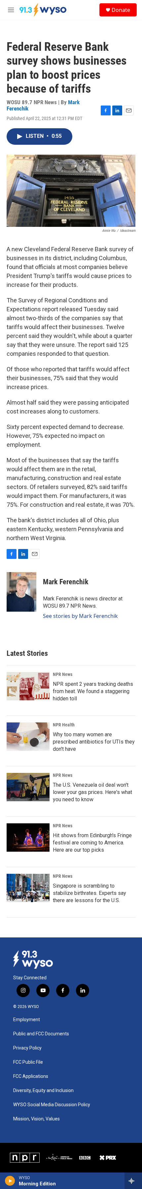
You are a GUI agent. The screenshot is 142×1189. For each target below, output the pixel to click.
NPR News (62, 674)
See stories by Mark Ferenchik (80, 616)
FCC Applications (30, 1076)
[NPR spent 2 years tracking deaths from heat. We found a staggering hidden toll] (28, 686)
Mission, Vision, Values (36, 1118)
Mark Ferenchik (66, 582)
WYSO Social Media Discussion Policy (51, 1104)
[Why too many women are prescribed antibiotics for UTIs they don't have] (28, 736)
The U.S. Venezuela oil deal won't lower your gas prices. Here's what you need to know (92, 792)
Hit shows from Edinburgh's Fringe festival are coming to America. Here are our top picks (92, 842)
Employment (26, 1019)
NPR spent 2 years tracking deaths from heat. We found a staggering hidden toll (93, 691)
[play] (10, 1180)
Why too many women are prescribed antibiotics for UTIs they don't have (94, 741)
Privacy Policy (27, 1048)
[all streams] (133, 1181)
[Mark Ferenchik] (21, 592)
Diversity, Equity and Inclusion (43, 1090)
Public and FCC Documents (41, 1033)
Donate (121, 10)
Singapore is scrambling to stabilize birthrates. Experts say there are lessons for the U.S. (89, 893)
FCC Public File (28, 1062)
